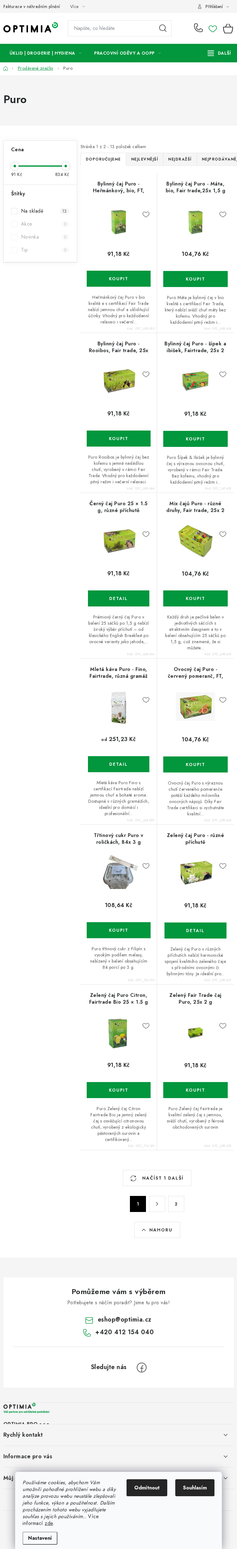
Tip (44, 249)
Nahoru (161, 1230)
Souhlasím (195, 1487)
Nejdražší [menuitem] (180, 159)
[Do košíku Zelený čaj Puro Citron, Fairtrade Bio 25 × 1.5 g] (119, 1090)
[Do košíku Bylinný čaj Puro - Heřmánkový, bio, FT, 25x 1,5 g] (119, 279)
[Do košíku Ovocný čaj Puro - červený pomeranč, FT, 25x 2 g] (195, 764)
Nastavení (40, 1538)
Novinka (44, 236)
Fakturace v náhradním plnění (31, 6)
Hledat (163, 28)
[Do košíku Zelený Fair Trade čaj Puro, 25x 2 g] (195, 1090)
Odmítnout (147, 1487)
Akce (44, 223)
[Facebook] (142, 1367)
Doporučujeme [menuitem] (103, 159)
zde (49, 1523)
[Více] (219, 53)
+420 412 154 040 (200, 28)
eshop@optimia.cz (125, 1319)
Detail (119, 598)
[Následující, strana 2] (157, 1204)
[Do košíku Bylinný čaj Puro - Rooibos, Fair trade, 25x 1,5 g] (119, 439)
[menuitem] (45, 53)
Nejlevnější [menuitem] (144, 159)
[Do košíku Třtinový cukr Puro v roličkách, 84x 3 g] (119, 930)
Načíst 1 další (162, 1178)
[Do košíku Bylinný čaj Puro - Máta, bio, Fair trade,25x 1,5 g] (195, 279)
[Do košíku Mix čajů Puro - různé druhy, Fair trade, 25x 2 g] (195, 598)
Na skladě (44, 210)
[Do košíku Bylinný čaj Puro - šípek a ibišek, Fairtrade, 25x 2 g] (195, 439)
